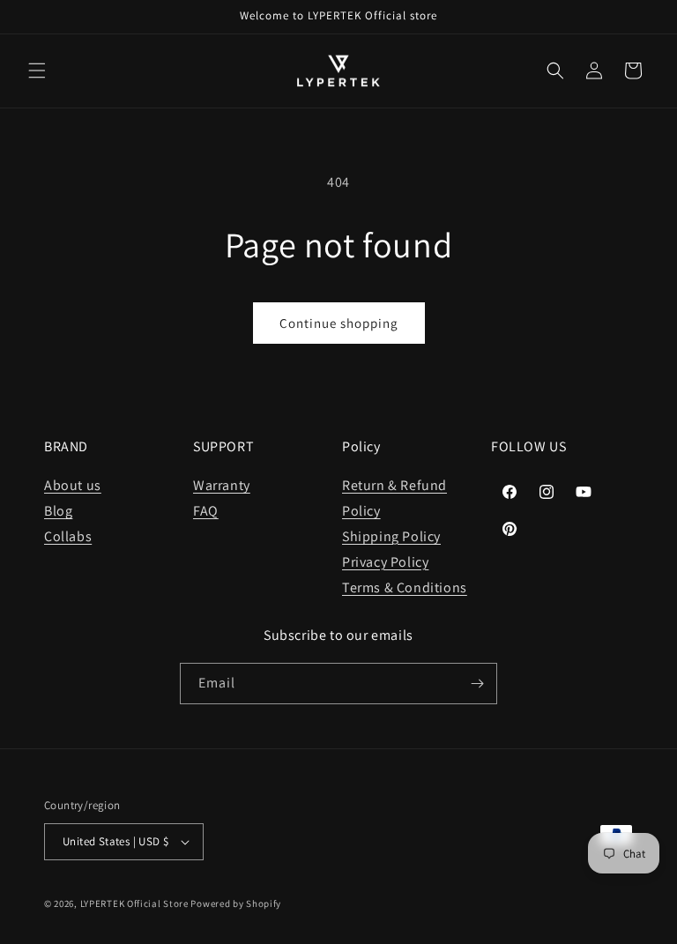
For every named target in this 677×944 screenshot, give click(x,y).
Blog (58, 511)
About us (72, 485)
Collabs (68, 536)
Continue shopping (338, 323)
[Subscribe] (477, 683)
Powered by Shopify (235, 903)
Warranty (221, 485)
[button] (37, 70)
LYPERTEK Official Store (134, 903)
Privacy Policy (385, 562)
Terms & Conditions (404, 587)
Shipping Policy (391, 536)
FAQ (206, 511)
